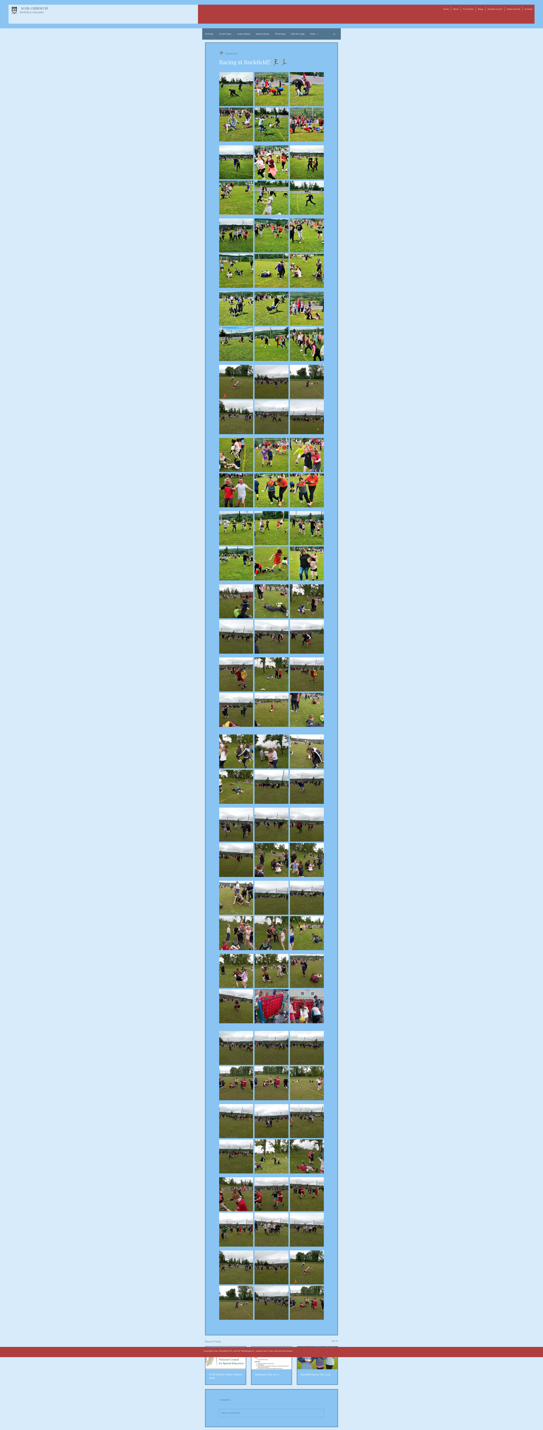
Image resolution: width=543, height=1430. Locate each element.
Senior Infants (262, 34)
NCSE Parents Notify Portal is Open (225, 1376)
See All (334, 1341)
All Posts (209, 34)
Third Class (280, 34)
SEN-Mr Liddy (298, 34)
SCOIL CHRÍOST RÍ (34, 8)
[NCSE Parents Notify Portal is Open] (225, 1358)
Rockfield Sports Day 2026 (315, 1374)
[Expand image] (236, 89)
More (312, 34)
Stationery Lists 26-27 (267, 1374)
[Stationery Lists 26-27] (271, 1358)
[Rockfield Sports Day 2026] (317, 1358)
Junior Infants (243, 34)
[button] (456, 9)
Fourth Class (225, 34)
